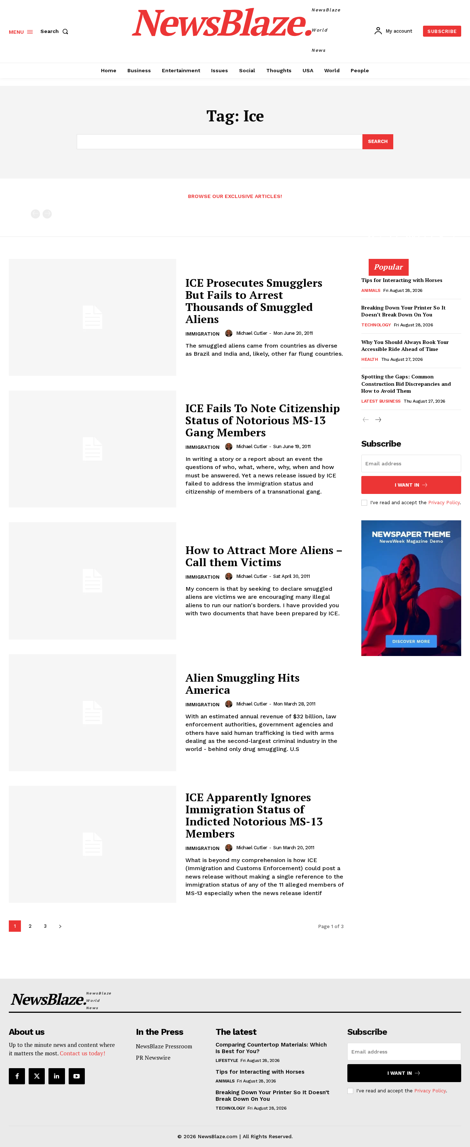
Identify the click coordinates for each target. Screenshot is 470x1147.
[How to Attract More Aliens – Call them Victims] (92, 580)
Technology (376, 324)
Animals (370, 290)
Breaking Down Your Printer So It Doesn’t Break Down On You (403, 311)
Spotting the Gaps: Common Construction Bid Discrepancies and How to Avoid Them (406, 383)
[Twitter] (37, 1076)
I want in (407, 485)
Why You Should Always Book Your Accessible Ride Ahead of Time (405, 345)
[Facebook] (17, 1076)
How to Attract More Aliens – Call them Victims (263, 556)
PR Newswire (153, 1057)
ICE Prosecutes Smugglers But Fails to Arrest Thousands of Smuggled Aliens (253, 300)
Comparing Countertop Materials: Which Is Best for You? (412, 238)
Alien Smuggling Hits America (242, 683)
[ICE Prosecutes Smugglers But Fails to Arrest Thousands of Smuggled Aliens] (92, 317)
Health (369, 359)
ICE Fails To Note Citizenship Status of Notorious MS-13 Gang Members (262, 420)
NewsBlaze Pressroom (164, 1046)
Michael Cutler (251, 333)
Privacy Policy (444, 502)
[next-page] (60, 926)
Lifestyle (227, 1060)
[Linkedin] (56, 1076)
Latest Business (381, 401)
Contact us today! (82, 1053)
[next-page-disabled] (47, 214)
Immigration (202, 334)
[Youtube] (77, 1076)
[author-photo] (230, 333)
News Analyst (384, 257)
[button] (55, 31)
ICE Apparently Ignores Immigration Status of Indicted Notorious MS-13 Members (254, 815)
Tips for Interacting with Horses (401, 279)
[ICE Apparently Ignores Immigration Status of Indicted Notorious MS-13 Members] (92, 844)
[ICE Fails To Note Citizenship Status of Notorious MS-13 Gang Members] (92, 449)
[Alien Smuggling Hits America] (92, 712)
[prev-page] (35, 214)
